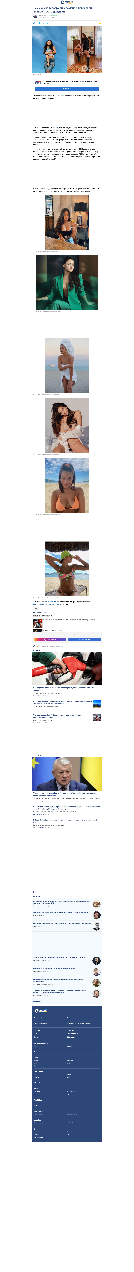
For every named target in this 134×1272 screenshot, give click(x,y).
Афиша (36, 1131)
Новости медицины (39, 1123)
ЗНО (35, 1080)
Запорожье (37, 1049)
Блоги (36, 1037)
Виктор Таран (37, 915)
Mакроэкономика (72, 1114)
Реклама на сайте (38, 1020)
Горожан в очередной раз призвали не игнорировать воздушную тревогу (55, 811)
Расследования (72, 1034)
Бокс (68, 1063)
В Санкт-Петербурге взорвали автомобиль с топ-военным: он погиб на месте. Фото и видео (66, 821)
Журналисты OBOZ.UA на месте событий (78, 1023)
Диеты (36, 1105)
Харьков (69, 1046)
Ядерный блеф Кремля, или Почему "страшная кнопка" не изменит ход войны (61, 912)
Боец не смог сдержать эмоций (43, 720)
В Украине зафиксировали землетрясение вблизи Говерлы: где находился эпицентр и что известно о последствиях (62, 702)
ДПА (68, 1077)
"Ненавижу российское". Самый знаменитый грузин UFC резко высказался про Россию (57, 716)
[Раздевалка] (36, 646)
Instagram (49, 191)
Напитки (69, 1103)
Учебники (69, 1074)
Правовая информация (40, 1018)
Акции (35, 1094)
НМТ (68, 1080)
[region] (67, 112)
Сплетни (69, 1131)
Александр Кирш (38, 960)
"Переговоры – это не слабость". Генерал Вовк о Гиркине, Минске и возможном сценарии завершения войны (64, 794)
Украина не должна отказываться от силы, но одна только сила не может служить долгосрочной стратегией (66, 798)
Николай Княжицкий (39, 995)
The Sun (55, 128)
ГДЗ (35, 1074)
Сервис (69, 1094)
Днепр (69, 1049)
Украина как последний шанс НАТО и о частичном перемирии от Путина (59, 957)
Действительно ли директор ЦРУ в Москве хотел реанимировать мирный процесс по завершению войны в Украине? (59, 992)
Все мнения (37, 1001)
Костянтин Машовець (40, 984)
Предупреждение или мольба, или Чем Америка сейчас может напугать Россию (62, 923)
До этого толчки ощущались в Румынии (45, 706)
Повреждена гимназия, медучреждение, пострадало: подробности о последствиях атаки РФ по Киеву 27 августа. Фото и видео (66, 808)
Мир (35, 1034)
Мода (68, 1134)
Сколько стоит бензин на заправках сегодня (46, 693)
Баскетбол (70, 1060)
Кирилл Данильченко (40, 906)
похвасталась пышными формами (47, 604)
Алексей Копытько (39, 971)
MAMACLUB (70, 1123)
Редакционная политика (40, 612)
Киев (35, 1046)
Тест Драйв (37, 1091)
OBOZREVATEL (50, 602)
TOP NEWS (38, 756)
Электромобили (71, 1091)
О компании (37, 1015)
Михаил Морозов (44, 15)
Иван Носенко (37, 926)
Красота (36, 1134)
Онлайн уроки (37, 1077)
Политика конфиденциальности (76, 1018)
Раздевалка (54, 15)
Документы (70, 1020)
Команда (69, 1015)
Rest (35, 892)
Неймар (36, 608)
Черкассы (36, 1052)
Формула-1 (37, 1066)
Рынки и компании (39, 1114)
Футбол (36, 1060)
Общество (71, 1037)
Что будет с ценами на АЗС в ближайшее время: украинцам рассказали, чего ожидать (64, 689)
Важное (36, 650)
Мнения (36, 897)
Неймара (60, 96)
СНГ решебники (38, 1082)
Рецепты (36, 1103)
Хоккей (36, 1063)
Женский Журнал (38, 1137)
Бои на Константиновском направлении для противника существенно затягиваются (58, 981)
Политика (70, 1030)
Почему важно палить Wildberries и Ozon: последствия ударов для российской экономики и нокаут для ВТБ (61, 902)
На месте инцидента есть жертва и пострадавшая (48, 825)
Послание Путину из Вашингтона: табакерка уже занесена (54, 968)
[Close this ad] (132, 1261)
